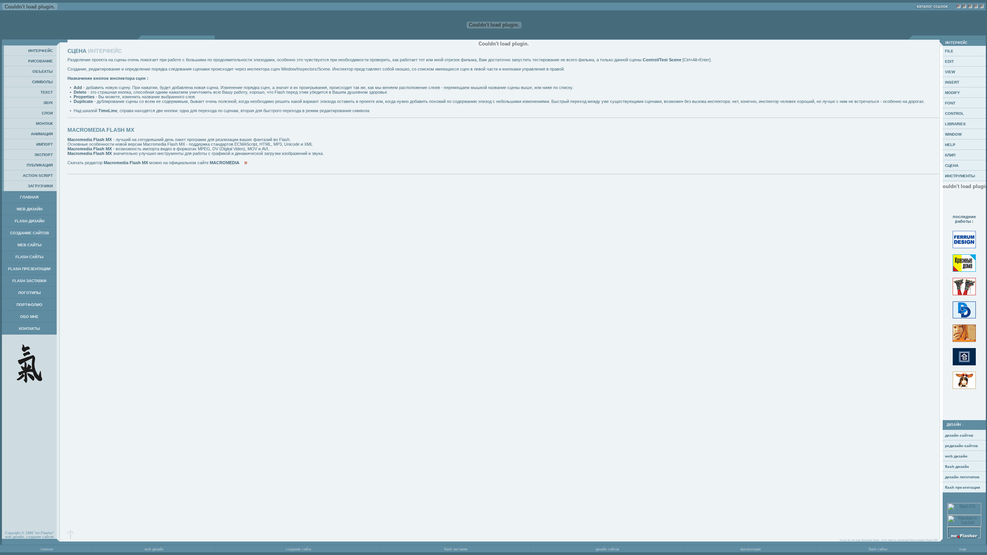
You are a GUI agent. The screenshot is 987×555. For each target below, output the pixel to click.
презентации (750, 549)
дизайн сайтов (607, 549)
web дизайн (154, 549)
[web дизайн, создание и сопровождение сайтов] (964, 537)
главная (46, 549)
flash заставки (455, 549)
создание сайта (298, 549)
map (962, 549)
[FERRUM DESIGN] (964, 249)
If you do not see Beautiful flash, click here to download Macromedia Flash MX (890, 540)
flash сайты (878, 549)
